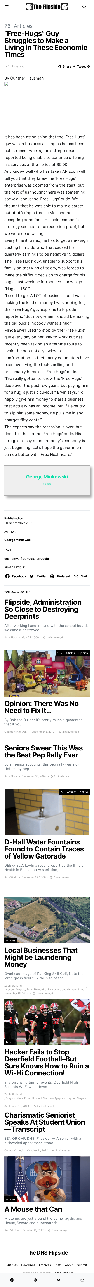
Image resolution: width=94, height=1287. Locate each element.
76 (7, 26)
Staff (57, 1265)
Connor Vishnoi (13, 1150)
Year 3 (84, 791)
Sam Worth (10, 877)
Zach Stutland (13, 985)
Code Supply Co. (63, 1272)
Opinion (83, 653)
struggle (43, 558)
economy (11, 558)
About (69, 1265)
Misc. (9, 1042)
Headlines (28, 1265)
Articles (23, 26)
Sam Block (10, 637)
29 (61, 791)
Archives (45, 1265)
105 (59, 653)
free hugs (27, 558)
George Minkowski (17, 540)
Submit (82, 1265)
